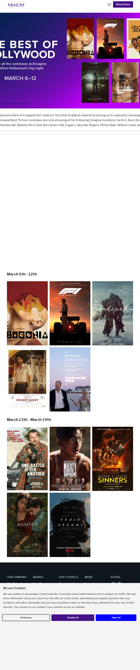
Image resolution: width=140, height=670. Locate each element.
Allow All (116, 617)
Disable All (72, 617)
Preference (26, 617)
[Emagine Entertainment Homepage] (16, 4)
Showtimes (123, 4)
